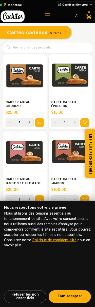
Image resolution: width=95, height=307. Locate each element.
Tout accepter (70, 296)
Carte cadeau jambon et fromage (23, 181)
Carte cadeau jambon (63, 181)
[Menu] (47, 16)
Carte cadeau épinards (63, 104)
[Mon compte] (76, 16)
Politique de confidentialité (54, 240)
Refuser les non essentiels (25, 296)
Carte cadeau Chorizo (18, 104)
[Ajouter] (39, 122)
